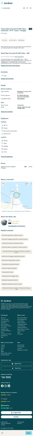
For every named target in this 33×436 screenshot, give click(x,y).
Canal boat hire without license (10, 264)
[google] (4, 399)
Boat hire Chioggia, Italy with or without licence (14, 239)
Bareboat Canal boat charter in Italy (11, 284)
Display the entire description (10, 65)
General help (20, 345)
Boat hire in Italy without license (10, 260)
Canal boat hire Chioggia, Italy (10, 276)
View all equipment (7, 156)
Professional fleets (6, 326)
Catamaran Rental (22, 324)
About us (3, 317)
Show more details (7, 111)
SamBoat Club (4, 329)
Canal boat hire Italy (7, 272)
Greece (3, 346)
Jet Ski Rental (21, 326)
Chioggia (4, 33)
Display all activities (7, 78)
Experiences (4, 335)
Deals (18, 332)
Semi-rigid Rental (21, 319)
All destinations (5, 354)
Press (2, 332)
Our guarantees (5, 321)
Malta (2, 351)
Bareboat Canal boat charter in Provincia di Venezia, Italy (16, 288)
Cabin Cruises (21, 330)
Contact (19, 348)
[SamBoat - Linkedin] (9, 386)
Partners (19, 423)
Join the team (4, 319)
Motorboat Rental (22, 317)
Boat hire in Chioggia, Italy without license (13, 256)
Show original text (19, 56)
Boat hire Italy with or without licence (12, 235)
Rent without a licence (23, 329)
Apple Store (17, 363)
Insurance (3, 322)
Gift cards (3, 327)
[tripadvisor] (5, 405)
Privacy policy (20, 421)
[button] (3, 184)
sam (9, 220)
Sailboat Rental (21, 322)
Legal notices (4, 421)
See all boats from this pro (16, 226)
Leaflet (30, 208)
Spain (2, 348)
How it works (20, 346)
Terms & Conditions (6, 423)
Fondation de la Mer (6, 334)
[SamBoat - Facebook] (2, 386)
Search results (6, 8)
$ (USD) (16, 417)
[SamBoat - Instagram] (5, 386)
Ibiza (2, 350)
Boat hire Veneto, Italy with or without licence (14, 247)
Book (28, 433)
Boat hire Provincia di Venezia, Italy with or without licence (16, 251)
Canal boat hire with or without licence (12, 243)
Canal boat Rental (22, 327)
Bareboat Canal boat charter (10, 280)
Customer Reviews (6, 330)
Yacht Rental (20, 321)
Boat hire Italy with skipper (9, 268)
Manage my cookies (22, 350)
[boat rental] (6, 3)
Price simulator (5, 324)
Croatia (3, 345)
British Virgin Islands (6, 353)
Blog (2, 337)
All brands (20, 334)
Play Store (18, 368)
